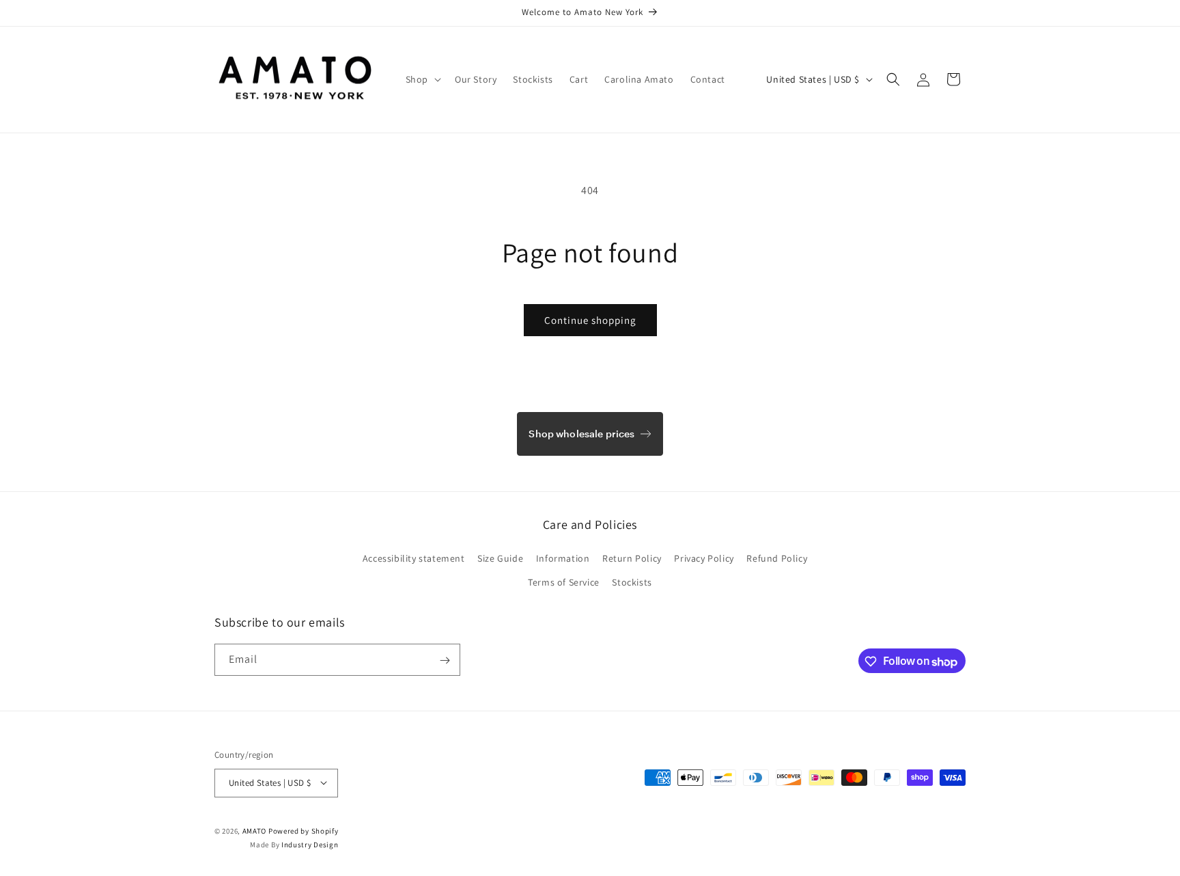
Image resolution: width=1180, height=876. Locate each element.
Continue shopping (590, 320)
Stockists (631, 581)
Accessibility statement (414, 557)
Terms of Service (564, 581)
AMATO (254, 830)
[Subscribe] (445, 660)
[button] (422, 79)
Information (563, 557)
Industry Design (310, 844)
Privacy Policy (703, 557)
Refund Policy (776, 557)
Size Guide (500, 557)
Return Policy (632, 557)
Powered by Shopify (303, 830)
